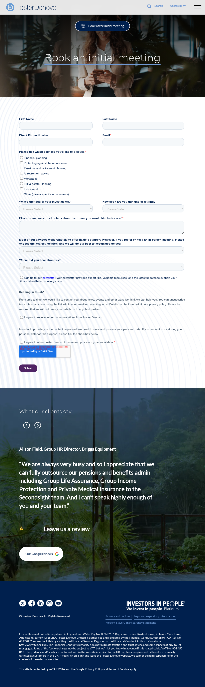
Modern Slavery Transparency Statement (131, 622)
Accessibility (178, 5)
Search (159, 5)
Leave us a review (67, 528)
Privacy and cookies (119, 616)
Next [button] (38, 425)
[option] (102, 479)
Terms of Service (119, 669)
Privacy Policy (94, 669)
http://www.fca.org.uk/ (33, 644)
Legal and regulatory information (155, 616)
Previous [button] (26, 425)
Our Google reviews (39, 554)
